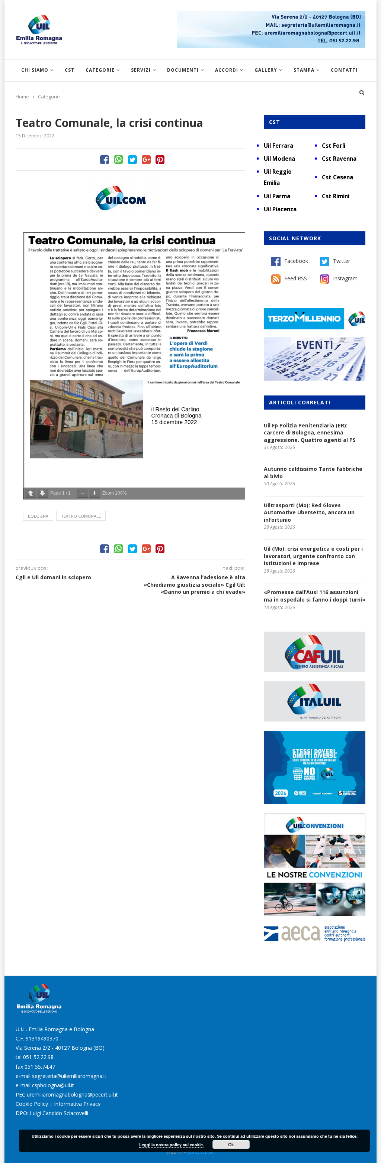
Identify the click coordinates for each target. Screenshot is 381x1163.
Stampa (304, 70)
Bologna (38, 516)
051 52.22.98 (38, 1057)
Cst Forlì (333, 145)
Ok (231, 1144)
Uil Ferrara (278, 145)
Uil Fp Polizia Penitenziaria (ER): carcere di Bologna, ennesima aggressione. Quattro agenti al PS (310, 432)
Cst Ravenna (339, 158)
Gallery (265, 70)
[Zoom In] (94, 493)
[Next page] (42, 493)
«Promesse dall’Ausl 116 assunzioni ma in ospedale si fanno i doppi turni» (314, 596)
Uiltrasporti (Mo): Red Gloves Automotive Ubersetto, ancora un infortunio (309, 512)
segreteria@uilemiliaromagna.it (69, 1075)
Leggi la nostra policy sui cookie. (171, 1144)
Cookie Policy (32, 1103)
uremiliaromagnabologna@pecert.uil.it (72, 1094)
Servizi (141, 70)
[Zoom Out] (82, 493)
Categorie (100, 70)
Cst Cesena (337, 177)
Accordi (226, 70)
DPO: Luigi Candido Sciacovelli (52, 1113)
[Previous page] (30, 493)
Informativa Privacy (77, 1103)
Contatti (344, 70)
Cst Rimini (335, 196)
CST (69, 70)
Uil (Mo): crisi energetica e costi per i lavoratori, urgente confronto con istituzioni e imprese (313, 556)
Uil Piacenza (280, 209)
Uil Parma (277, 196)
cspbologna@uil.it (53, 1085)
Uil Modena (279, 158)
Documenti (183, 70)
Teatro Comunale (81, 516)
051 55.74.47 (40, 1066)
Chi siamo (34, 70)
